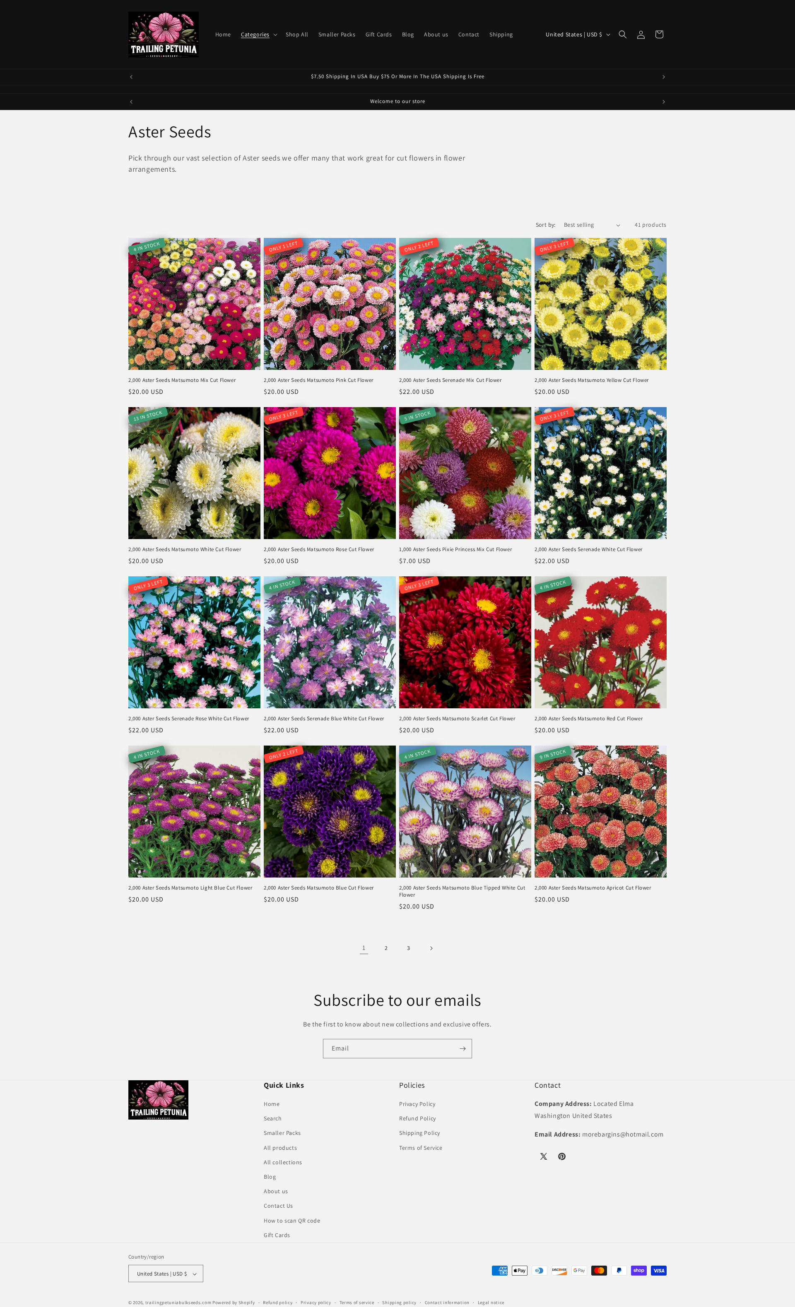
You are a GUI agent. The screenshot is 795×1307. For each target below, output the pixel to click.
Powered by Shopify (233, 1303)
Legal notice (491, 1302)
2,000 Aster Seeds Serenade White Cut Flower (589, 549)
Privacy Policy (417, 1104)
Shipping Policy (419, 1133)
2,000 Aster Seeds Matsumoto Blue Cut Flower (319, 888)
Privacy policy (316, 1302)
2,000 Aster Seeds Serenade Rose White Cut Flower (188, 718)
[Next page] (431, 948)
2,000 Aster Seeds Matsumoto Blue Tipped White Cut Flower (462, 891)
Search (273, 1118)
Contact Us (278, 1206)
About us (276, 1191)
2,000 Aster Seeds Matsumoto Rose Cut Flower (319, 549)
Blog (270, 1176)
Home (271, 1104)
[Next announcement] (664, 77)
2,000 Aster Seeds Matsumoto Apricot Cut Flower (593, 888)
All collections (283, 1162)
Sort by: (546, 224)
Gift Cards (277, 1235)
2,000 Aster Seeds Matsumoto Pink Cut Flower (318, 380)
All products (280, 1147)
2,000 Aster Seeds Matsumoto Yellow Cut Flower (592, 380)
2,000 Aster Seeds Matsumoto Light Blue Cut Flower (190, 888)
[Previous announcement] (131, 77)
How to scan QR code (292, 1220)
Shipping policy (399, 1302)
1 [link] (364, 948)
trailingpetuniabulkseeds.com (178, 1303)
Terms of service (357, 1302)
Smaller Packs (282, 1133)
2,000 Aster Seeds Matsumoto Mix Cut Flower (182, 380)
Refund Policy (417, 1118)
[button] (258, 34)
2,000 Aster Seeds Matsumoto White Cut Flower (184, 549)
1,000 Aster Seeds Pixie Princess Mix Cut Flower (455, 549)
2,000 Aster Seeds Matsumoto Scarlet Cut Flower (457, 718)
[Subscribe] (462, 1048)
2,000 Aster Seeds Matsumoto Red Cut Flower (589, 718)
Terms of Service (421, 1147)
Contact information (447, 1302)
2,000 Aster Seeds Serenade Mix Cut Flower (450, 380)
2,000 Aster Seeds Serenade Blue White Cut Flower (324, 718)
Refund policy (277, 1302)
